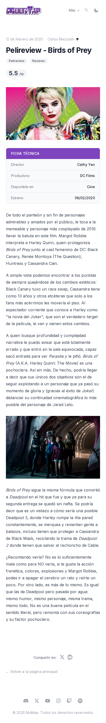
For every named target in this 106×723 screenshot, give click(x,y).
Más (72, 10)
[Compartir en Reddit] (70, 658)
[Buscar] (86, 10)
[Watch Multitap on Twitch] (69, 701)
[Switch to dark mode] (96, 10)
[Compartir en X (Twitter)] (62, 658)
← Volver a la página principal (32, 671)
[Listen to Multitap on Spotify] (80, 701)
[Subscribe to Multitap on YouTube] (47, 701)
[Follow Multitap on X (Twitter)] (36, 701)
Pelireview (16, 61)
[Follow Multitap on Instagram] (58, 701)
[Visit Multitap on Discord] (25, 701)
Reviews (38, 61)
